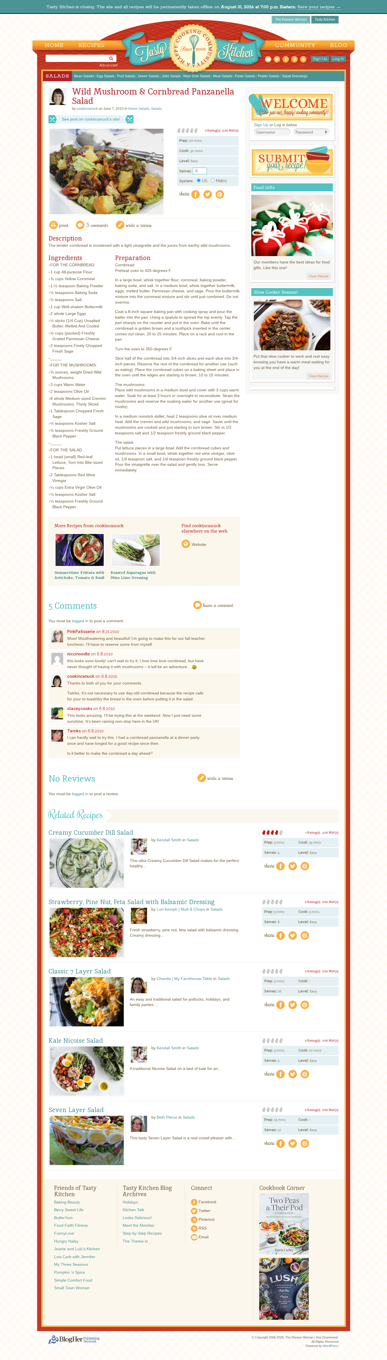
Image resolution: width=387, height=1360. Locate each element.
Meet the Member (139, 1225)
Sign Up (320, 59)
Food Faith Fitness (71, 1225)
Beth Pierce (167, 1117)
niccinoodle (78, 654)
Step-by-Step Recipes (142, 1233)
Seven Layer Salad (76, 1110)
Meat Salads (222, 76)
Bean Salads (84, 76)
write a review (139, 225)
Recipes (91, 45)
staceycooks (79, 708)
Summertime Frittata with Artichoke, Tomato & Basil (79, 575)
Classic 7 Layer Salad (79, 971)
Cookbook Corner (282, 1188)
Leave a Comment (218, 605)
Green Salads (148, 76)
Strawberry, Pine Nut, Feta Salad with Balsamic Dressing (131, 902)
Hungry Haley (66, 1241)
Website (199, 544)
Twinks (74, 731)
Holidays (130, 1202)
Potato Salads (268, 76)
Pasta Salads (245, 76)
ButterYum (63, 1217)
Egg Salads (105, 76)
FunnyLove (64, 1233)
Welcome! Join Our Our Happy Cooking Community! (290, 107)
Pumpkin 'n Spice (69, 1272)
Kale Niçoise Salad (75, 1041)
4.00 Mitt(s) (330, 833)
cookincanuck (80, 676)
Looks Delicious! (137, 1217)
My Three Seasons (71, 1264)
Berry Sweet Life (69, 1209)
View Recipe (318, 276)
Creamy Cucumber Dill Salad (90, 833)
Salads (57, 76)
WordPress (331, 1346)
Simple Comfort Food (73, 1280)
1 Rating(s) (312, 833)
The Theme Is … (138, 1241)
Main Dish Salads (196, 76)
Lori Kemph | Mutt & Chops (181, 909)
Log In (338, 59)
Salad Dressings (294, 76)
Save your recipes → (319, 7)
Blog (338, 45)
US (204, 181)
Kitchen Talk (133, 1209)
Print (64, 225)
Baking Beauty (67, 1202)
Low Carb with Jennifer (74, 1256)
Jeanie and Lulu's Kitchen (77, 1249)
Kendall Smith (169, 840)
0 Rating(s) (212, 130)
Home (54, 45)
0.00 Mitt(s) (230, 130)
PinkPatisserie (81, 631)
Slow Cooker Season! (276, 292)
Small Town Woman (72, 1288)
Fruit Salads (126, 76)
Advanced (108, 65)
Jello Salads (171, 76)
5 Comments (97, 225)
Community (295, 45)
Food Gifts (264, 187)
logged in (80, 621)
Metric (221, 181)
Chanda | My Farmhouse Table (184, 978)
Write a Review (220, 778)
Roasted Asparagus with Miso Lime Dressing (133, 575)
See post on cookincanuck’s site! (91, 119)
